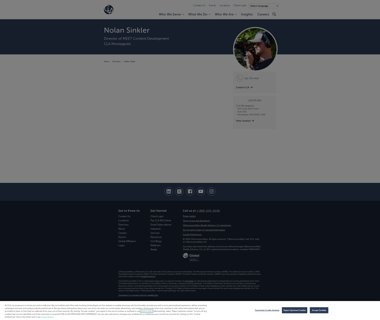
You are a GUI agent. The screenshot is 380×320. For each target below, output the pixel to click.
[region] (190, 310)
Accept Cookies (319, 310)
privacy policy (146, 311)
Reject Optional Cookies (295, 310)
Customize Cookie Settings (267, 310)
